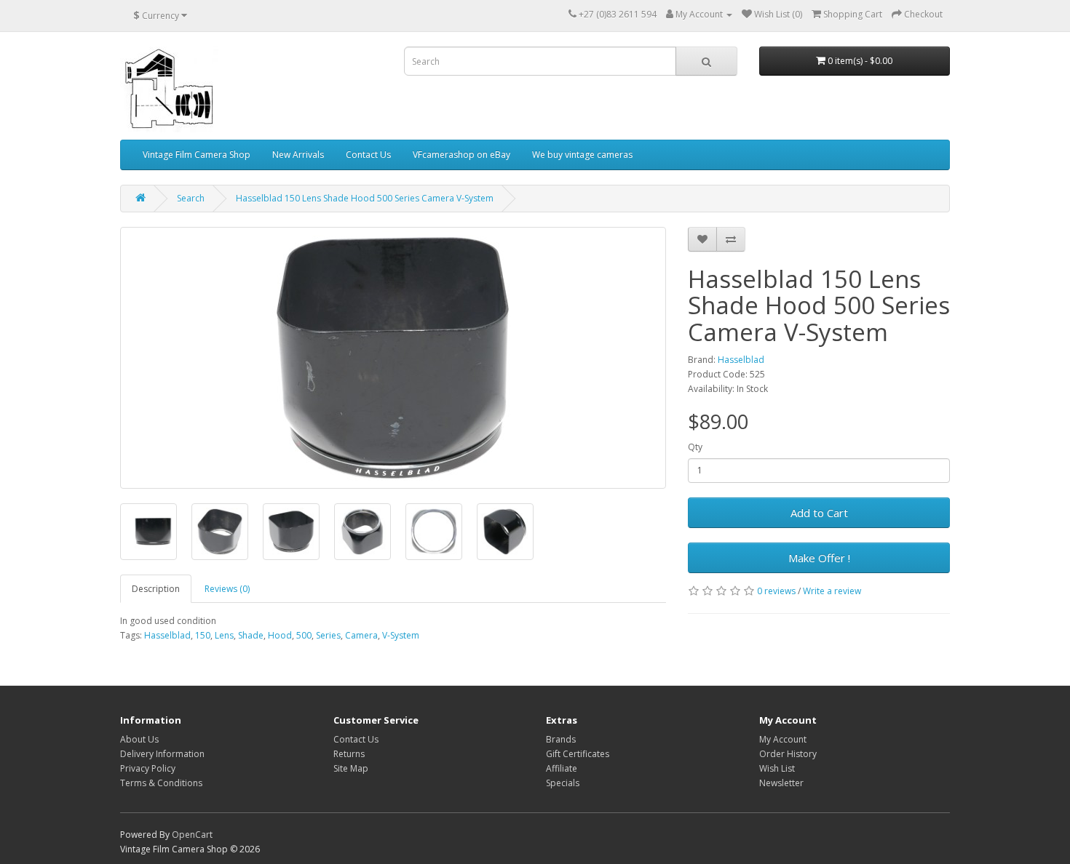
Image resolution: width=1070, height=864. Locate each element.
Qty (695, 447)
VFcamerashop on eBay (461, 154)
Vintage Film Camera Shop (196, 154)
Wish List (777, 768)
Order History (788, 754)
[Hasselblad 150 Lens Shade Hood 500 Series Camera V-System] (393, 358)
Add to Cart (819, 512)
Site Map (350, 768)
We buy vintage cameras (582, 154)
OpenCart (192, 834)
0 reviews (776, 591)
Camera (361, 635)
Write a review (832, 591)
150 (202, 635)
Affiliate (561, 768)
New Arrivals (298, 154)
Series (328, 635)
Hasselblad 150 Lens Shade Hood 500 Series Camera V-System (365, 198)
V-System (400, 635)
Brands (561, 739)
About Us (139, 739)
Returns (349, 754)
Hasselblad (741, 359)
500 (304, 635)
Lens (224, 635)
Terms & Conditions (161, 783)
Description (156, 589)
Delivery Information (162, 754)
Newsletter (781, 783)
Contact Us (368, 154)
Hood (280, 635)
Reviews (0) (227, 589)
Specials (562, 783)
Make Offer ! (819, 558)
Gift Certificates (577, 754)
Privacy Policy (147, 768)
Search (191, 198)
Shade (250, 635)
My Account (783, 739)
